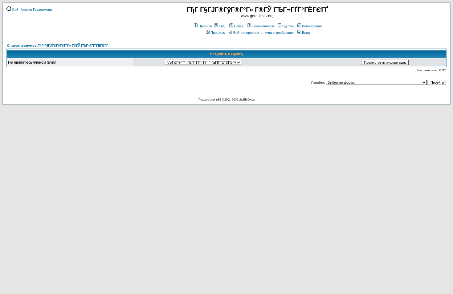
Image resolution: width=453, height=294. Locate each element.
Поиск (238, 26)
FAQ (222, 26)
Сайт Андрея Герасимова (31, 9)
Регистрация (312, 26)
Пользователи (263, 26)
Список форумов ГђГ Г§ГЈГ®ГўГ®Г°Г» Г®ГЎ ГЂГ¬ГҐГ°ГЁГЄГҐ (57, 45)
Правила (205, 26)
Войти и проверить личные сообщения (263, 32)
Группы (288, 26)
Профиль (217, 32)
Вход (306, 32)
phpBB (217, 99)
